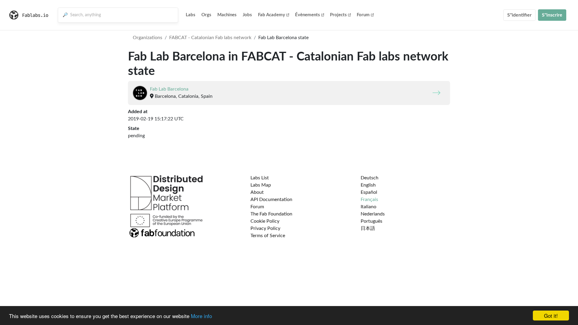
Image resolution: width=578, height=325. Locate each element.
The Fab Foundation (271, 214)
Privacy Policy (265, 228)
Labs (190, 15)
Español (369, 192)
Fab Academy (271, 15)
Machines (227, 15)
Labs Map (260, 185)
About (257, 192)
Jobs (247, 15)
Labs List (259, 177)
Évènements (307, 15)
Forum (363, 15)
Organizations (147, 37)
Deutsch (369, 177)
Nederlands (373, 214)
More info (201, 316)
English (368, 185)
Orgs (206, 15)
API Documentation (271, 199)
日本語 (368, 228)
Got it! (551, 315)
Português (371, 221)
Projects (338, 15)
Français (369, 199)
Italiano (368, 206)
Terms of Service (267, 235)
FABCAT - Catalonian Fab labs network (210, 37)
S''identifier (519, 15)
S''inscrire (552, 15)
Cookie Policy (264, 221)
